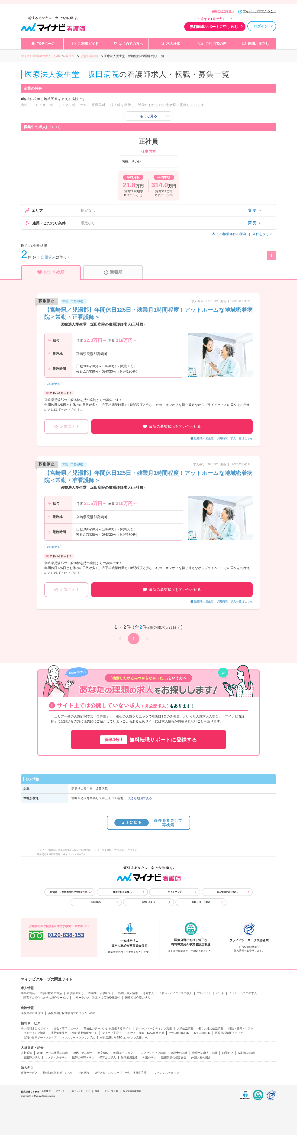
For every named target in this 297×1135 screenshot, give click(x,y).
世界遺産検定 (59, 1033)
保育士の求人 (107, 1057)
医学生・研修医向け (100, 993)
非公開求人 (46, 257)
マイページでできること (259, 11)
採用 (97, 1091)
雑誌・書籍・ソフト (240, 1028)
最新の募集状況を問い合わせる (175, 426)
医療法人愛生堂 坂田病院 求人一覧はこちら (223, 438)
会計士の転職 (179, 1052)
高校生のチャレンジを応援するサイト (107, 1028)
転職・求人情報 (128, 993)
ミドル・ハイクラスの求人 (175, 993)
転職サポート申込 (201, 902)
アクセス (60, 1091)
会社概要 (46, 1091)
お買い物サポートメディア (40, 1037)
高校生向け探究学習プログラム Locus (71, 1013)
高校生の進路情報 (32, 1013)
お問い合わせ (148, 902)
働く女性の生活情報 (210, 1028)
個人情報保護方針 (132, 1091)
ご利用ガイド (88, 43)
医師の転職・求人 (83, 1057)
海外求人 (148, 993)
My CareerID (202, 1033)
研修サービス (29, 1072)
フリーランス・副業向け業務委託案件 (96, 997)
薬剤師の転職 (246, 1052)
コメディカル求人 (56, 1057)
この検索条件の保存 (231, 234)
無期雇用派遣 (129, 1057)
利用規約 (96, 902)
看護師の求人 (31, 1057)
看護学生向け (75, 993)
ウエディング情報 (34, 1033)
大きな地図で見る (140, 798)
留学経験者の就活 (51, 993)
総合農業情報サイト (84, 1033)
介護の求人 (149, 1057)
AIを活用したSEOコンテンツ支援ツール (125, 1037)
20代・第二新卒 (83, 1052)
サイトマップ (175, 892)
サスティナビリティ (79, 1091)
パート (220, 993)
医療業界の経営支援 (173, 1057)
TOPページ (46, 43)
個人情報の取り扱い (227, 892)
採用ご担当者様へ (223, 11)
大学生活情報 (185, 1028)
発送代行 (83, 1072)
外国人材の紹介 (201, 1057)
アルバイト (204, 993)
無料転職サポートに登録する (151, 740)
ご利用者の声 (215, 43)
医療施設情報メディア (229, 1033)
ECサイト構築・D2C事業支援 (145, 1033)
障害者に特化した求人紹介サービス (45, 997)
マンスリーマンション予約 (78, 1037)
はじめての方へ (131, 43)
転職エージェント (124, 1052)
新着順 (116, 272)
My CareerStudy (179, 1033)
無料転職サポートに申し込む (214, 27)
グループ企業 (111, 1091)
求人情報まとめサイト (35, 1028)
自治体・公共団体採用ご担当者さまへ (70, 892)
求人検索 (173, 43)
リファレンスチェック (165, 1072)
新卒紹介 (103, 1052)
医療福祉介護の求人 (137, 997)
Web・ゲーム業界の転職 (52, 1052)
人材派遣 (26, 1052)
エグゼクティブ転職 (153, 1052)
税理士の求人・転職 (204, 1052)
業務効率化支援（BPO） (57, 1072)
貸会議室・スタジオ (106, 1072)
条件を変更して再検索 (151, 822)
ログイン (260, 26)
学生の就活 (28, 993)
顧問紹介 (227, 1052)
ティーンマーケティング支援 (154, 1028)
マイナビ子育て (112, 1033)
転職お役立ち (258, 43)
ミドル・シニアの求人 (243, 993)
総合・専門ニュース (66, 1028)
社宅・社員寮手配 (135, 1072)
